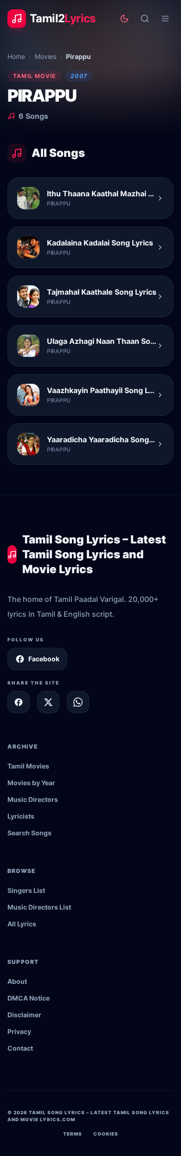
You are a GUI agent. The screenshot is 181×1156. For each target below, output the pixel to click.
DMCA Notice (28, 998)
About (17, 981)
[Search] (144, 18)
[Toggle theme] (124, 18)
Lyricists (20, 816)
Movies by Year (31, 783)
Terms (72, 1134)
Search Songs (29, 833)
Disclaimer (24, 1015)
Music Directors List (39, 907)
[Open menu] (165, 18)
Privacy (19, 1031)
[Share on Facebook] (18, 702)
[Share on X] (48, 702)
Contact (20, 1048)
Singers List (26, 890)
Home (16, 56)
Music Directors (32, 799)
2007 (79, 75)
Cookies (105, 1134)
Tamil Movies (28, 766)
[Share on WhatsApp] (78, 702)
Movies (45, 56)
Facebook (43, 659)
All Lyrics (21, 924)
